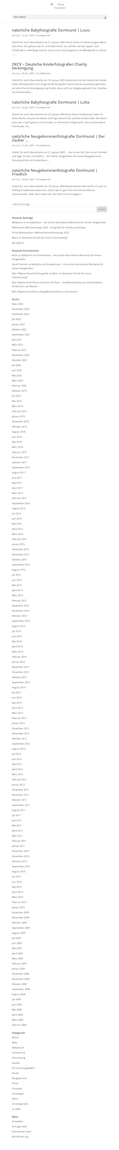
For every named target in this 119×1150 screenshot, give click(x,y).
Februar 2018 (19, 452)
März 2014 (17, 651)
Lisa (18, 35)
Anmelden (17, 1121)
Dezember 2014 (20, 605)
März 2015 (17, 595)
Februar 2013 (19, 718)
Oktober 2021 (19, 329)
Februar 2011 (19, 840)
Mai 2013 (17, 702)
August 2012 (18, 748)
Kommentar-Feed (21, 1131)
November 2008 (20, 979)
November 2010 (20, 856)
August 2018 (18, 431)
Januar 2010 (18, 907)
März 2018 (17, 447)
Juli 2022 (16, 319)
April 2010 (17, 892)
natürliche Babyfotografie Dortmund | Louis (51, 30)
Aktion (15, 1037)
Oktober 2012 (19, 738)
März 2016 (17, 534)
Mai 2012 (17, 764)
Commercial (18, 1052)
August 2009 (18, 933)
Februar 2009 (19, 963)
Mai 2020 (17, 375)
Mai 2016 (17, 523)
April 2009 (17, 953)
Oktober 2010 (19, 861)
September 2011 (21, 805)
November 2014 (20, 610)
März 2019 (17, 406)
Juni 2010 (17, 881)
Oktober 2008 (19, 984)
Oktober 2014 (19, 615)
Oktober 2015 (19, 559)
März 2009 (17, 958)
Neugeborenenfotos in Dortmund (58, 291)
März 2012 (17, 774)
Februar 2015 (19, 600)
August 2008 (18, 994)
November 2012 (20, 733)
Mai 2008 (17, 1009)
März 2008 (17, 1019)
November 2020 (20, 355)
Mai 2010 (17, 887)
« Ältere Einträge (21, 204)
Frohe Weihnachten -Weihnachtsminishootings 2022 (40, 232)
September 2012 (21, 743)
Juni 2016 (17, 518)
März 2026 (17, 304)
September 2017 (21, 467)
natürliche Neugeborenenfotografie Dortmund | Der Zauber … (58, 138)
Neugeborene (19, 1078)
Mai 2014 (17, 641)
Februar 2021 (19, 350)
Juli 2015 (16, 574)
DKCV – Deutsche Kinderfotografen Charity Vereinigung (49, 66)
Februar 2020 (19, 385)
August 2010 (18, 871)
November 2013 (20, 672)
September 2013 (21, 682)
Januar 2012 (18, 784)
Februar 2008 (19, 1025)
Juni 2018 (17, 436)
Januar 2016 (18, 544)
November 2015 (20, 554)
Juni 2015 (17, 580)
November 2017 (20, 457)
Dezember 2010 (20, 851)
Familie (16, 1063)
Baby (14, 1042)
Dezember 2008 (20, 973)
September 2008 (21, 989)
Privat (15, 1083)
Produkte (17, 1088)
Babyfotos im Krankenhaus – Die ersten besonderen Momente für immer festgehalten (59, 222)
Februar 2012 (19, 779)
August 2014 (18, 626)
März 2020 (17, 380)
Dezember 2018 (20, 421)
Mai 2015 (17, 585)
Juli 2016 (16, 513)
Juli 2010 (16, 876)
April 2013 (17, 708)
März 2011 (17, 835)
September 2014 (21, 621)
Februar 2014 (19, 656)
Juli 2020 (16, 365)
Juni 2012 (17, 759)
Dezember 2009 (20, 912)
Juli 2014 (16, 631)
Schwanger (18, 1093)
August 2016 (18, 508)
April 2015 (17, 590)
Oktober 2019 (19, 390)
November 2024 (20, 309)
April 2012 (17, 769)
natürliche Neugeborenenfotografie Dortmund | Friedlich (54, 172)
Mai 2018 (17, 442)
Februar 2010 (19, 902)
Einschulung (18, 1057)
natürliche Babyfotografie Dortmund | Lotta (50, 102)
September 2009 (21, 927)
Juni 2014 (17, 636)
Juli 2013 (16, 692)
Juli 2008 (16, 999)
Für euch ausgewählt (23, 1068)
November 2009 (20, 917)
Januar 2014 (18, 661)
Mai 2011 (17, 825)
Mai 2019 (17, 401)
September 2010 (21, 866)
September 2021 (21, 334)
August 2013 (18, 687)
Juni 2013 (17, 697)
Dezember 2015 (20, 549)
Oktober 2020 (19, 360)
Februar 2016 (19, 539)
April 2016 (17, 529)
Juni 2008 (17, 1004)
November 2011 (20, 794)
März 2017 (17, 493)
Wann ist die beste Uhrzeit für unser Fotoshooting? (40, 237)
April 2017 (17, 488)
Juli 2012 (16, 754)
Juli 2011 (16, 815)
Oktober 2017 (19, 462)
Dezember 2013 (20, 667)
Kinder (15, 1073)
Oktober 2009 (19, 922)
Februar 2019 (19, 411)
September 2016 (21, 503)
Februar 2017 (19, 498)
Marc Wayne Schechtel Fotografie (30, 273)
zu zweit (16, 1108)
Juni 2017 (17, 477)
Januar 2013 (18, 723)
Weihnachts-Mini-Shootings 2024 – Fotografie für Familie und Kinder (49, 227)
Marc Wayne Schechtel (24, 282)
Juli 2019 (16, 395)
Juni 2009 (17, 943)
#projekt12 (18, 242)
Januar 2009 (18, 968)
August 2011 (18, 810)
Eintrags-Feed (19, 1126)
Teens (15, 1098)
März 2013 (17, 713)
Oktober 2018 (19, 426)
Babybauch (18, 1047)
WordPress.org (20, 1136)
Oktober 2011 (19, 799)
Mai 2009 (17, 948)
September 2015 (21, 564)
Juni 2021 (17, 339)
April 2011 (17, 830)
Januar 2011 (18, 846)
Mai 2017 (17, 482)
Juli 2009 (16, 938)
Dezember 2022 (20, 314)
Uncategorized (43, 35)
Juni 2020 (17, 370)
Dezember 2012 (20, 728)
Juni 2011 (17, 820)
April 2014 (17, 646)
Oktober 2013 (19, 677)
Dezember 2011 (20, 789)
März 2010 (17, 897)
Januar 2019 (18, 416)
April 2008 (17, 1014)
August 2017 (18, 472)
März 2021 (17, 344)
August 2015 (18, 569)
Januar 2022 (18, 324)
